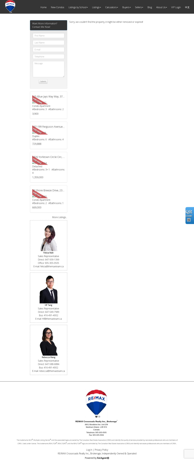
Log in (89, 449)
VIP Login (176, 7)
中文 (187, 7)
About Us (161, 7)
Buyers (125, 7)
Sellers (138, 7)
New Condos (57, 7)
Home (43, 7)
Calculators (111, 7)
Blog (149, 7)
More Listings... (59, 217)
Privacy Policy (101, 449)
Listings (96, 7)
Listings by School (77, 7)
